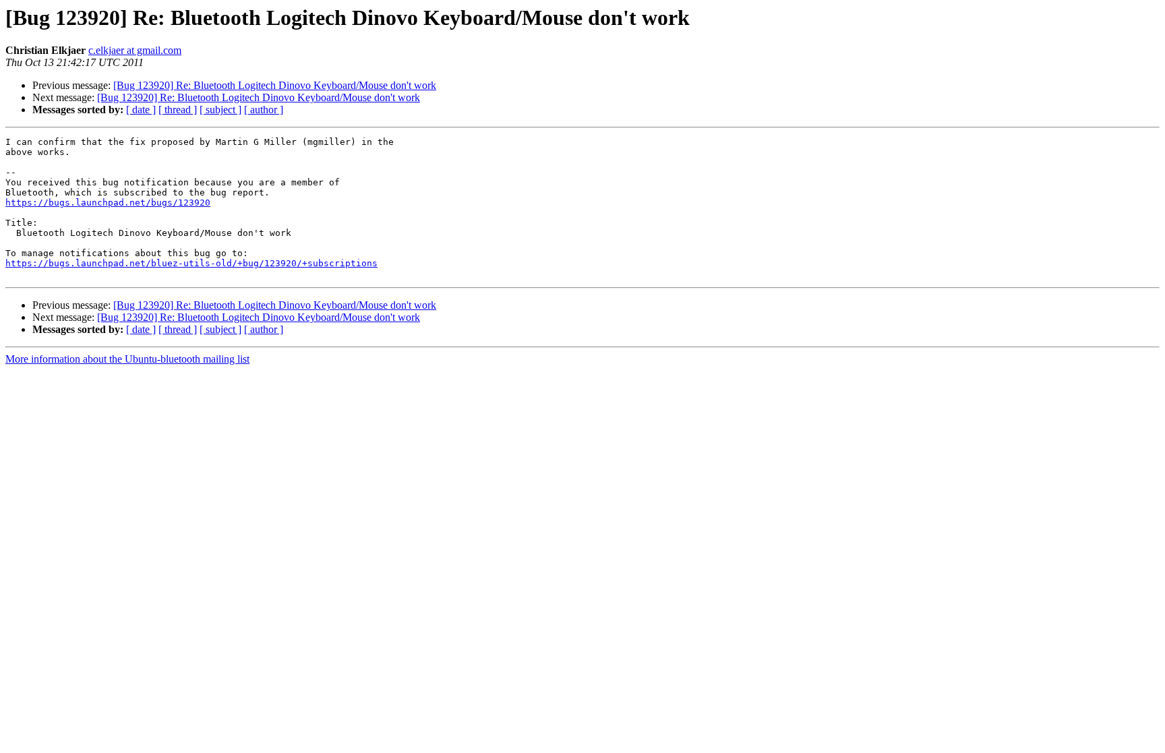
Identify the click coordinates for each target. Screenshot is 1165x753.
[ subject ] (220, 109)
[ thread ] (177, 109)
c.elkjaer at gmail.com (134, 50)
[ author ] (263, 109)
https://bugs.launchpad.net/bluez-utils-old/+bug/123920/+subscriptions (191, 263)
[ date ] (141, 109)
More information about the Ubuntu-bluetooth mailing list (127, 359)
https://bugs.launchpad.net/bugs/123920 (107, 203)
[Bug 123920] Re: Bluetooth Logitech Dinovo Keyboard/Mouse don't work (274, 85)
